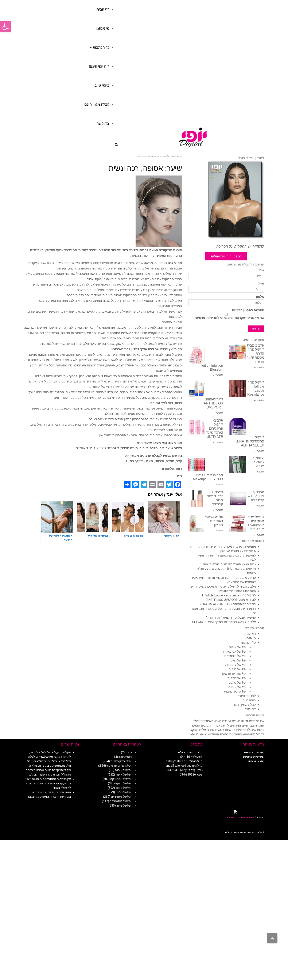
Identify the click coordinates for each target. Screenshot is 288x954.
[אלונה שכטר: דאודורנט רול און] (196, 523)
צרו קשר (250, 709)
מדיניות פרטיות (253, 756)
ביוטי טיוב (249, 700)
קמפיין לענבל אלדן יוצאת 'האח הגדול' (231, 617)
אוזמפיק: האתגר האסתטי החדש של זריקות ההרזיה (222, 546)
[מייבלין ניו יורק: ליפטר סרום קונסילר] (196, 498)
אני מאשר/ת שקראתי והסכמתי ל (229, 318)
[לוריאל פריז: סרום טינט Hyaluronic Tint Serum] (237, 523)
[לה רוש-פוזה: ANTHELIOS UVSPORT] (196, 388)
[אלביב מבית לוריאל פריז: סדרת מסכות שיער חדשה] (237, 351)
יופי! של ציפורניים (235, 656)
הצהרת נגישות (253, 752)
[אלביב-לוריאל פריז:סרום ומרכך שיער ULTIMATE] (196, 426)
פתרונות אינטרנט (245, 817)
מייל (261, 283)
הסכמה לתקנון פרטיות (248, 310)
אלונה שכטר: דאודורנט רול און (214, 521)
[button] (5, 26)
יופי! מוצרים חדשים (234, 674)
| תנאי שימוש (256, 761)
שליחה (256, 328)
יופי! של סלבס (238, 683)
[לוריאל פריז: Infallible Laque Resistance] (237, 388)
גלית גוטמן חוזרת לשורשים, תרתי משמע (229, 564)
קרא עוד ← (259, 367)
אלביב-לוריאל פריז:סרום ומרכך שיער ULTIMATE (214, 428)
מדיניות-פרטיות (206, 318)
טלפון (260, 296)
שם (261, 270)
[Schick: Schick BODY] (237, 464)
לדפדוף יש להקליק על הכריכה (240, 246)
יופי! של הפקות (237, 678)
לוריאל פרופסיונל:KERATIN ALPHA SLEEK (249, 441)
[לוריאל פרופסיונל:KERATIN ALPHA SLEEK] (237, 426)
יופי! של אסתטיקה (235, 651)
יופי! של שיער (238, 660)
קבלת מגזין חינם (245, 705)
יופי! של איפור (238, 647)
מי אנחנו (250, 638)
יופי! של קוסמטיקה (234, 665)
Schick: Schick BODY (258, 462)
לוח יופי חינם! (247, 696)
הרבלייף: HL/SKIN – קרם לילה (256, 496)
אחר (129, 752)
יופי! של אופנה (237, 687)
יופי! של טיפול (238, 669)
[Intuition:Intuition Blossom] (196, 355)
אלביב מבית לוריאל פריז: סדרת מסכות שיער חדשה (222, 586)
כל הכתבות (248, 643)
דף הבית (250, 634)
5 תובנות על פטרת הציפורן (238, 551)
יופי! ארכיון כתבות (235, 691)
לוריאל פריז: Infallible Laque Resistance (229, 595)
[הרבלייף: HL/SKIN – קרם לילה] (237, 498)
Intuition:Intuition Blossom (237, 591)
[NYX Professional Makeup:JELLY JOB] (196, 464)
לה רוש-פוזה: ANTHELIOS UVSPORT (213, 403)
